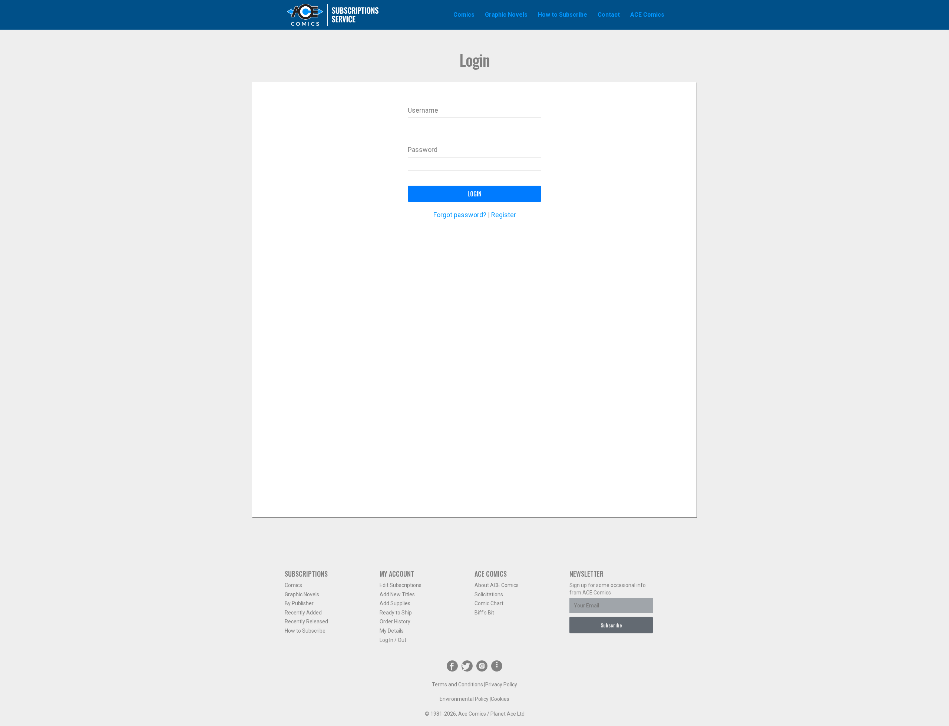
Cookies (500, 699)
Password (422, 149)
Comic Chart (488, 603)
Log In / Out (393, 640)
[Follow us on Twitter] (467, 667)
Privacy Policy (501, 684)
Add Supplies (395, 603)
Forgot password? (459, 215)
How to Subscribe (305, 631)
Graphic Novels (302, 594)
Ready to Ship (396, 613)
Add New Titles (397, 594)
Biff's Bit (484, 613)
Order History (395, 621)
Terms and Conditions (457, 684)
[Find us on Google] (496, 667)
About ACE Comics (496, 585)
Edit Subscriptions (400, 585)
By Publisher (299, 603)
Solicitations (488, 594)
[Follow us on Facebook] (452, 667)
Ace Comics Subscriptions (333, 15)
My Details (392, 631)
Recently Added (303, 613)
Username (423, 110)
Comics (293, 585)
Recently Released (306, 621)
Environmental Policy (464, 699)
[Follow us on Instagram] (481, 667)
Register (503, 215)
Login (474, 193)
